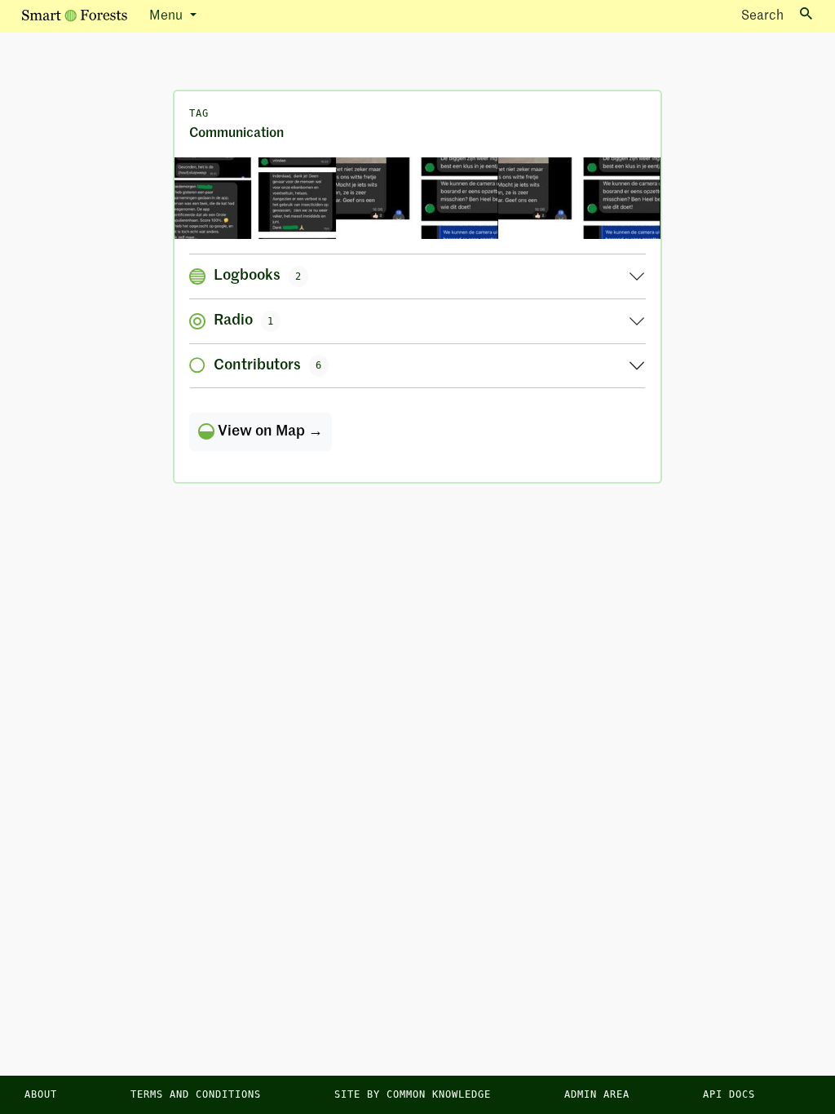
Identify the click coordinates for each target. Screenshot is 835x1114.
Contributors (268, 365)
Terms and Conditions (195, 1094)
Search (762, 16)
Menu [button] (167, 16)
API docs (729, 1094)
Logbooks (258, 275)
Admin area (597, 1094)
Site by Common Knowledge (412, 1094)
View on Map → (268, 431)
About (40, 1094)
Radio (244, 320)
